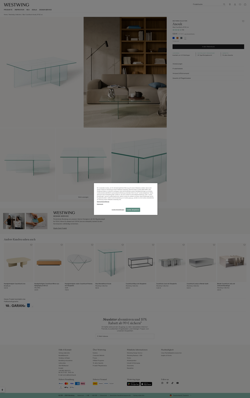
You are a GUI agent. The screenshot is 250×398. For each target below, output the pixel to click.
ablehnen (130, 198)
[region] (125, 199)
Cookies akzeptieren (133, 209)
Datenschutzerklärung (103, 201)
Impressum (100, 204)
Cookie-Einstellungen (118, 209)
